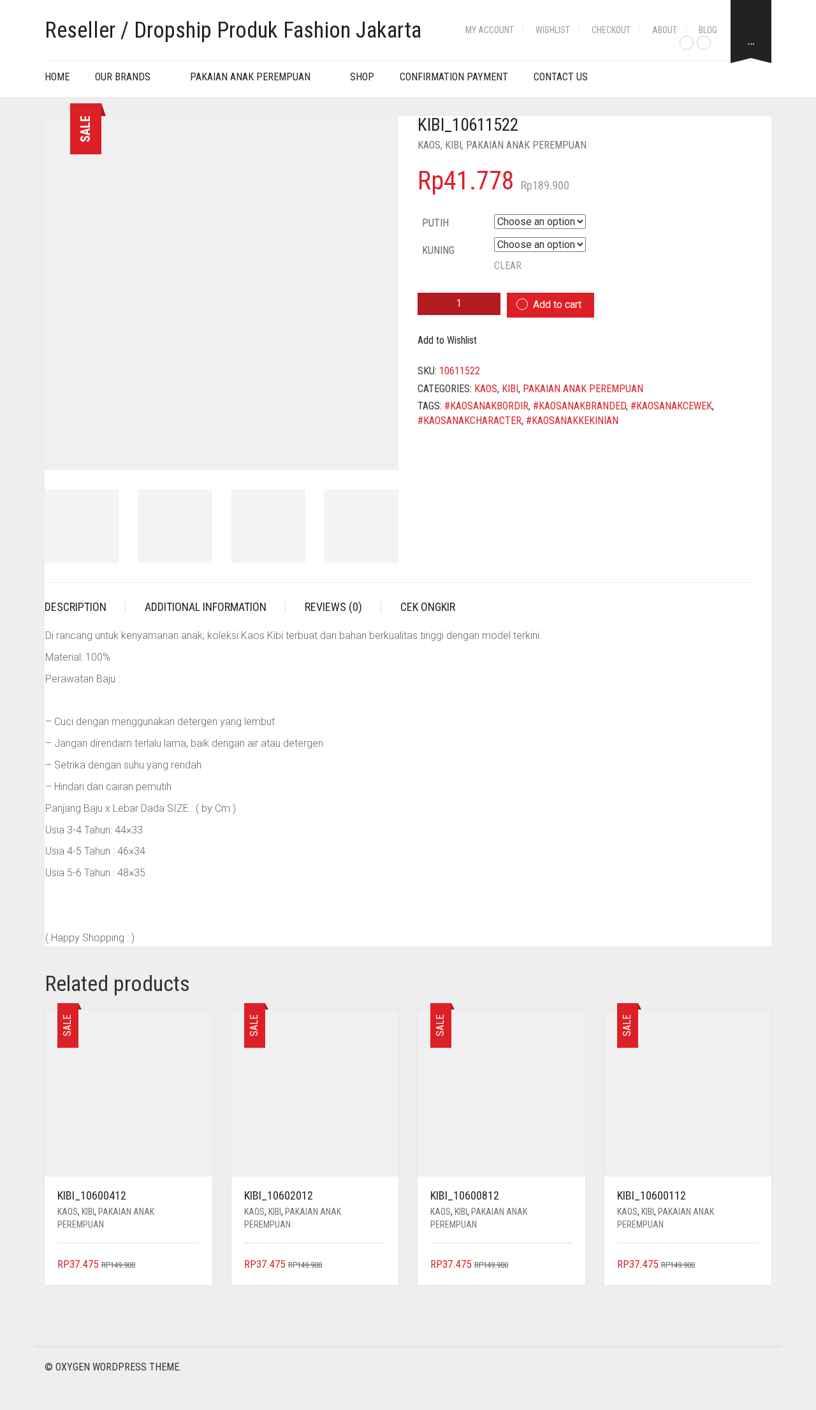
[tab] (85, 607)
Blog (708, 30)
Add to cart (557, 304)
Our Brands (122, 77)
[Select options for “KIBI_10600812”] (564, 1265)
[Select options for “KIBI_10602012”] (378, 1265)
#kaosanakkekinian (572, 421)
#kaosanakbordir (486, 406)
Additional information (205, 606)
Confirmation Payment (454, 77)
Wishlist (553, 30)
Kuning (438, 250)
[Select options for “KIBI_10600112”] (751, 1265)
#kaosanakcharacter (469, 421)
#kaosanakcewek (671, 406)
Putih (435, 223)
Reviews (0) (333, 606)
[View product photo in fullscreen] (377, 448)
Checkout (611, 30)
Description (75, 606)
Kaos (429, 145)
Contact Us (561, 77)
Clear (507, 266)
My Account (489, 30)
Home (57, 77)
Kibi (453, 145)
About (664, 30)
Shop (362, 77)
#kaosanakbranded (579, 406)
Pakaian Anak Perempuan (250, 77)
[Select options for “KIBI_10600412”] (191, 1265)
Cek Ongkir (427, 606)
